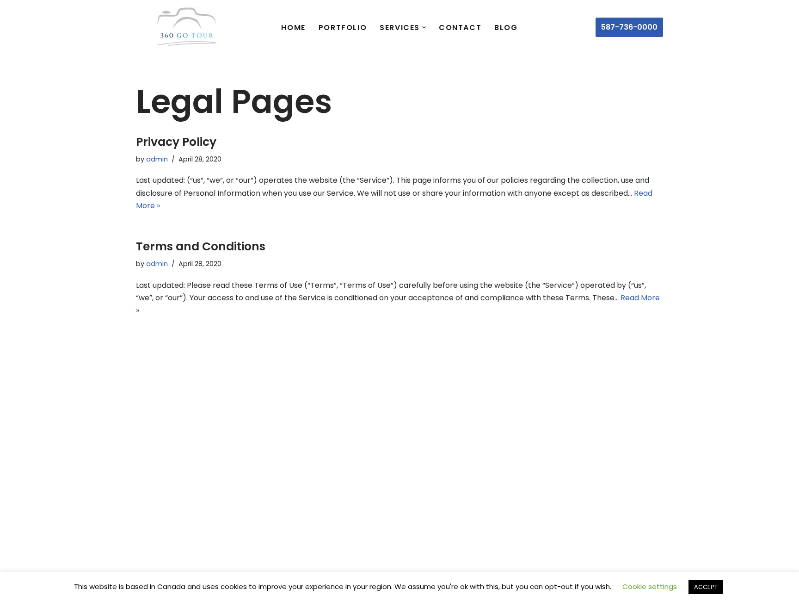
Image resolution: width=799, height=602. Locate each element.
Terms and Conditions (200, 246)
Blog (505, 27)
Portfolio (343, 27)
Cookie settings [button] (649, 586)
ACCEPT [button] (706, 587)
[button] (424, 27)
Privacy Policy (176, 142)
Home (293, 27)
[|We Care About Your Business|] (184, 27)
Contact (460, 27)
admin (157, 159)
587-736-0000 (629, 27)
